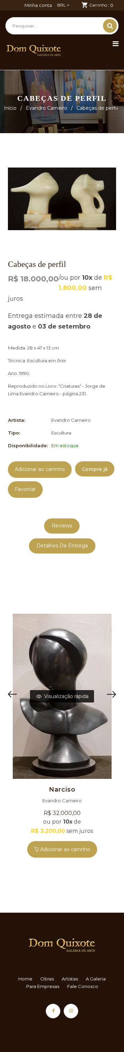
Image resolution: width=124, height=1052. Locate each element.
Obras (47, 978)
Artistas (70, 978)
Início (10, 108)
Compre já (94, 469)
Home (25, 978)
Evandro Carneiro (46, 108)
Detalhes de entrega (62, 546)
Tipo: (14, 433)
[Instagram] (71, 1011)
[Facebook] (53, 1011)
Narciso (62, 789)
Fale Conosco (82, 986)
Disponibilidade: (28, 445)
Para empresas (42, 986)
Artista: (16, 420)
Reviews (62, 526)
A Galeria (96, 978)
